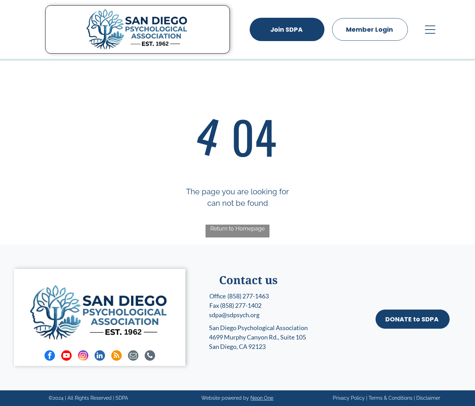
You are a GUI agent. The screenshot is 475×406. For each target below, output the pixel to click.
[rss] (116, 356)
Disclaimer (428, 398)
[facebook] (50, 356)
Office (217, 296)
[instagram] (83, 356)
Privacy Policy (349, 398)
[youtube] (66, 356)
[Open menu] (430, 29)
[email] (133, 356)
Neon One (261, 398)
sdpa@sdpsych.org (234, 315)
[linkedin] (100, 356)
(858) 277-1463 (248, 296)
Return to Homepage (237, 228)
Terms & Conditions (390, 398)
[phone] (150, 356)
